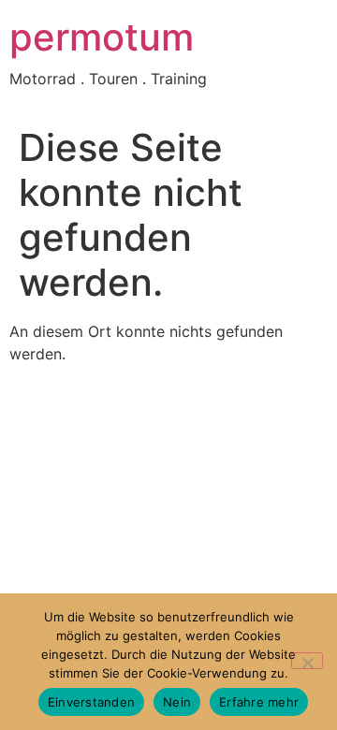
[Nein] (307, 660)
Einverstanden (91, 701)
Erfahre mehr (259, 701)
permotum (101, 37)
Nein (177, 701)
